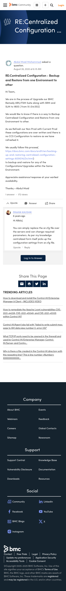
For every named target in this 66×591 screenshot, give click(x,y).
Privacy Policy (49, 554)
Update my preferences (18, 557)
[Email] (21, 284)
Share (52, 203)
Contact (8, 554)
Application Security (46, 557)
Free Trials (22, 554)
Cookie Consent (37, 561)
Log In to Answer (33, 258)
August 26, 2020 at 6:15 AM (27, 69)
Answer (33, 203)
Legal (35, 554)
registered (53, 576)
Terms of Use (51, 569)
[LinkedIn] (44, 284)
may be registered (17, 579)
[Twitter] (36, 284)
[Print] (29, 284)
